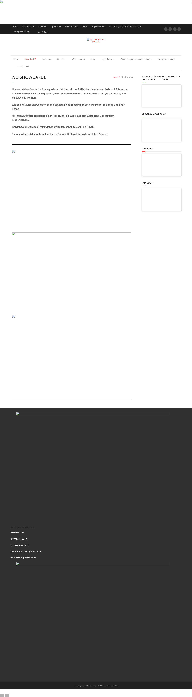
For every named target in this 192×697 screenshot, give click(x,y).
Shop (84, 26)
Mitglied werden (98, 26)
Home (15, 26)
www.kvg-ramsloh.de (26, 557)
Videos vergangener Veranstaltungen (125, 26)
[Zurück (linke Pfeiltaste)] (2, 695)
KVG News (42, 26)
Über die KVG (28, 26)
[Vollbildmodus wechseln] (93, 691)
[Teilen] (98, 691)
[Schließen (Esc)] (103, 691)
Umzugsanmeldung (21, 31)
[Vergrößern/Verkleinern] (88, 691)
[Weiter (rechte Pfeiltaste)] (7, 695)
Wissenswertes (71, 26)
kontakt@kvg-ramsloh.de (29, 551)
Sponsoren (56, 26)
